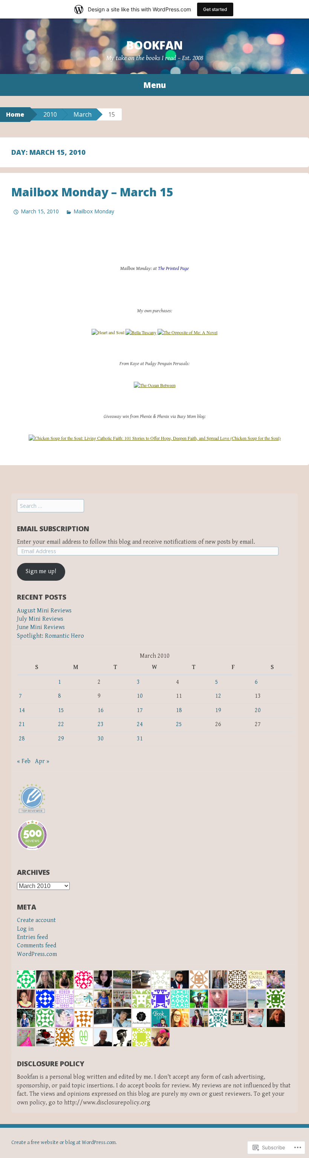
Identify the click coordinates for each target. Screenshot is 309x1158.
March (82, 114)
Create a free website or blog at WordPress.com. (64, 1142)
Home (15, 114)
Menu (154, 85)
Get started (215, 9)
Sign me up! (41, 571)
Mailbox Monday (93, 211)
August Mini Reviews (44, 610)
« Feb (24, 761)
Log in (25, 929)
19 (218, 710)
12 (218, 696)
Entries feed (32, 937)
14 (22, 710)
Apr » (42, 761)
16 (101, 710)
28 (22, 738)
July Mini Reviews (40, 619)
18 (179, 710)
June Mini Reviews (41, 627)
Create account (36, 920)
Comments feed (36, 945)
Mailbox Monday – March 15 (92, 192)
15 (61, 710)
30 (101, 738)
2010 (50, 114)
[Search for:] (50, 506)
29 (61, 738)
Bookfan (154, 45)
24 (140, 724)
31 (140, 738)
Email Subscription (53, 528)
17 (140, 710)
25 (179, 724)
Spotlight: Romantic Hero (50, 636)
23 (101, 724)
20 (258, 710)
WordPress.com (37, 954)
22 (61, 724)
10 (140, 696)
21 (22, 724)
